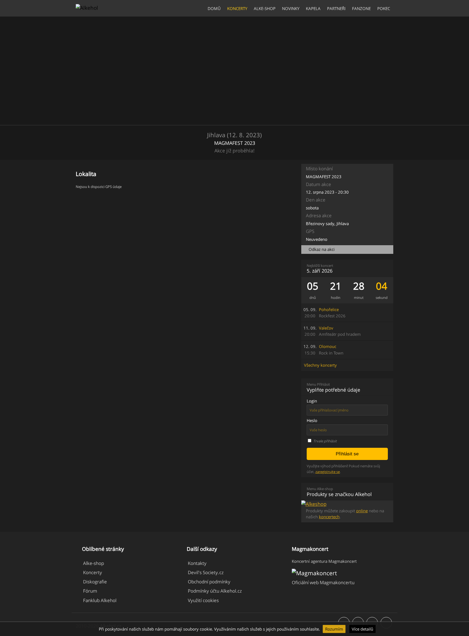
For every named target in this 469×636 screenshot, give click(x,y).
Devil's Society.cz (206, 572)
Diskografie (95, 582)
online (362, 510)
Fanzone (361, 8)
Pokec (383, 8)
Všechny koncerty (320, 365)
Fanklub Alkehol (99, 600)
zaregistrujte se (327, 471)
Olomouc (331, 349)
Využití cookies (203, 600)
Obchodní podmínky (209, 582)
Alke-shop (264, 8)
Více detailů (362, 629)
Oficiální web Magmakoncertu (323, 582)
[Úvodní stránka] (87, 7)
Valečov (340, 331)
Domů (214, 8)
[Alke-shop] (314, 504)
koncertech (329, 516)
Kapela (313, 8)
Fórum (90, 591)
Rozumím (334, 629)
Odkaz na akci (322, 249)
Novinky (290, 8)
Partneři (336, 8)
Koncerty (237, 8)
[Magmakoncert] (314, 573)
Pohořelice (332, 312)
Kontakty (197, 563)
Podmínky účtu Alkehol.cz (215, 591)
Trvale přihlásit (325, 441)
